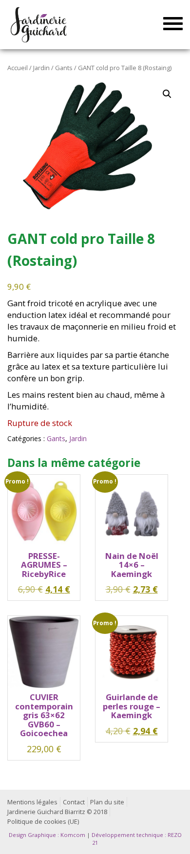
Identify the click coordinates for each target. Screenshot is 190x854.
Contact (74, 802)
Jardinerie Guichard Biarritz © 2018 (57, 812)
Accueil (17, 67)
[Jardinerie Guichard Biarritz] (39, 24)
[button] (167, 94)
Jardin (41, 67)
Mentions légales (32, 802)
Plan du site (107, 802)
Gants (64, 67)
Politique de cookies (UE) (43, 821)
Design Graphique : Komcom (47, 834)
